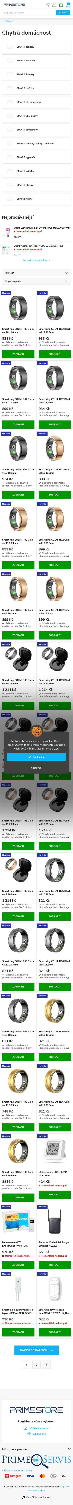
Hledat (63, 12)
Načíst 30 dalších (34, 1350)
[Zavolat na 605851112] (48, 5)
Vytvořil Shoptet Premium (38, 1497)
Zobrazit (18, 354)
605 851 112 (39, 1434)
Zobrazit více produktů (35, 260)
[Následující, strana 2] (36, 1365)
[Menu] (68, 4)
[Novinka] (18, 308)
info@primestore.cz (39, 1428)
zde (56, 748)
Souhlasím (39, 757)
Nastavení (36, 767)
